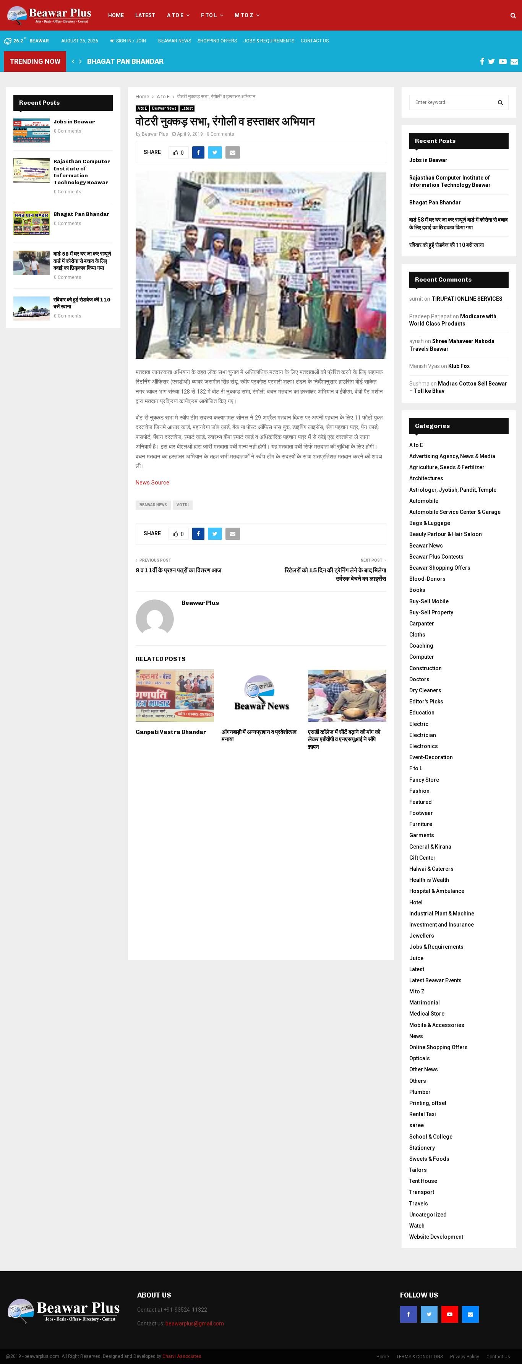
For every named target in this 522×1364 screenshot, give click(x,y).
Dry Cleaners (425, 690)
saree (416, 1125)
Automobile (423, 501)
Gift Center (422, 858)
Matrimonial (424, 1003)
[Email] (470, 1314)
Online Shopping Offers (438, 1047)
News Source (152, 482)
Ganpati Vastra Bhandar (171, 732)
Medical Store (426, 1014)
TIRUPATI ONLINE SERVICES (467, 299)
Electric (418, 724)
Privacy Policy (464, 1356)
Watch (417, 1226)
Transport (421, 1192)
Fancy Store (424, 780)
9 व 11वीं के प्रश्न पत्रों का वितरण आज (178, 570)
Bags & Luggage (429, 523)
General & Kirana (430, 847)
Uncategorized (428, 1215)
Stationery (422, 1148)
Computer (421, 657)
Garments (421, 835)
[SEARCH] (500, 102)
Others (417, 1081)
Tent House (423, 1181)
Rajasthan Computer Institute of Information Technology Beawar (81, 172)
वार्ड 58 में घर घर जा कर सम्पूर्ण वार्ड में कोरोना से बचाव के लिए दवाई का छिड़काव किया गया (82, 261)
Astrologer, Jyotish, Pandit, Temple (452, 490)
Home (116, 15)
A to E (175, 15)
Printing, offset (427, 1103)
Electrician (422, 735)
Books (417, 590)
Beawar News (174, 41)
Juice (416, 958)
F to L (209, 15)
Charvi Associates (181, 1356)
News (416, 1036)
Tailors (418, 1170)
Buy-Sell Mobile (429, 601)
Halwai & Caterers (431, 869)
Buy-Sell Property (431, 612)
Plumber (420, 1092)
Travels (418, 1203)
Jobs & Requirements (268, 41)
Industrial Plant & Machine (441, 913)
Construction (425, 668)
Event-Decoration (431, 757)
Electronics (423, 746)
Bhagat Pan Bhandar (125, 61)
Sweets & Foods (429, 1159)
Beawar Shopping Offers (439, 568)
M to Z (244, 15)
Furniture (420, 824)
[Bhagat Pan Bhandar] (31, 223)
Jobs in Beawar (74, 121)
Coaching (421, 646)
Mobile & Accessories (436, 1025)
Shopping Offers (217, 41)
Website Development (436, 1237)
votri (183, 505)
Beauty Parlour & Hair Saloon (445, 534)
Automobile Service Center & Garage (455, 512)
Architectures (426, 478)
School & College (430, 1137)
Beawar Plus (155, 134)
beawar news (153, 505)
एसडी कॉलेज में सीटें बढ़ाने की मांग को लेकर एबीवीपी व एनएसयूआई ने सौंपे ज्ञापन (344, 739)
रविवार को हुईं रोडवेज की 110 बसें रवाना (446, 245)
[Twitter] (429, 1314)
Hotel (416, 902)
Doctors (419, 679)
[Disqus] (261, 854)
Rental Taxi (422, 1114)
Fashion (419, 791)
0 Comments (220, 134)
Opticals (419, 1058)
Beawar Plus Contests (436, 557)
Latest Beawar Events (435, 980)
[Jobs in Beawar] (31, 130)
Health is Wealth (429, 880)
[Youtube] (449, 1314)
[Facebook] (408, 1314)
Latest (145, 15)
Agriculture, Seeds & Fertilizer (447, 467)
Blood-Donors (427, 579)
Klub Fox (459, 366)
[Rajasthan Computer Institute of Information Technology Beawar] (31, 170)
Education (421, 713)
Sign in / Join (130, 41)
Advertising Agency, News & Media (452, 456)
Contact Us (315, 41)
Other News (423, 1069)
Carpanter (421, 623)
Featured (420, 802)
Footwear (421, 813)
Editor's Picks (426, 701)
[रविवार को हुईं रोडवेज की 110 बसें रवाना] (31, 308)
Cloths (417, 635)
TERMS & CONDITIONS (419, 1356)
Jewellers (421, 936)
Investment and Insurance (441, 925)
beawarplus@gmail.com (194, 1323)
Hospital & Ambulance (436, 891)
